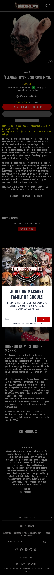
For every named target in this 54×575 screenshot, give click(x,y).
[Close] (49, 250)
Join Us (43, 319)
